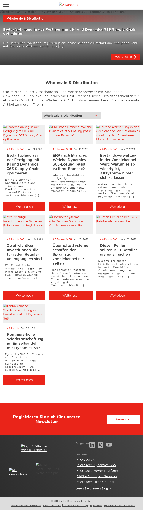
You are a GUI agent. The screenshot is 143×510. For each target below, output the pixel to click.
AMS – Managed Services (97, 476)
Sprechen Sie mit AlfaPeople (119, 505)
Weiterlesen (123, 56)
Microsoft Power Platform (97, 470)
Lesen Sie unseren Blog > (93, 488)
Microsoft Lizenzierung (95, 481)
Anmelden (123, 419)
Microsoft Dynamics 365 (96, 465)
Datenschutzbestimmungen (26, 505)
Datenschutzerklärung (75, 505)
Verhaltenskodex (52, 505)
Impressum (96, 505)
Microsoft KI (86, 459)
